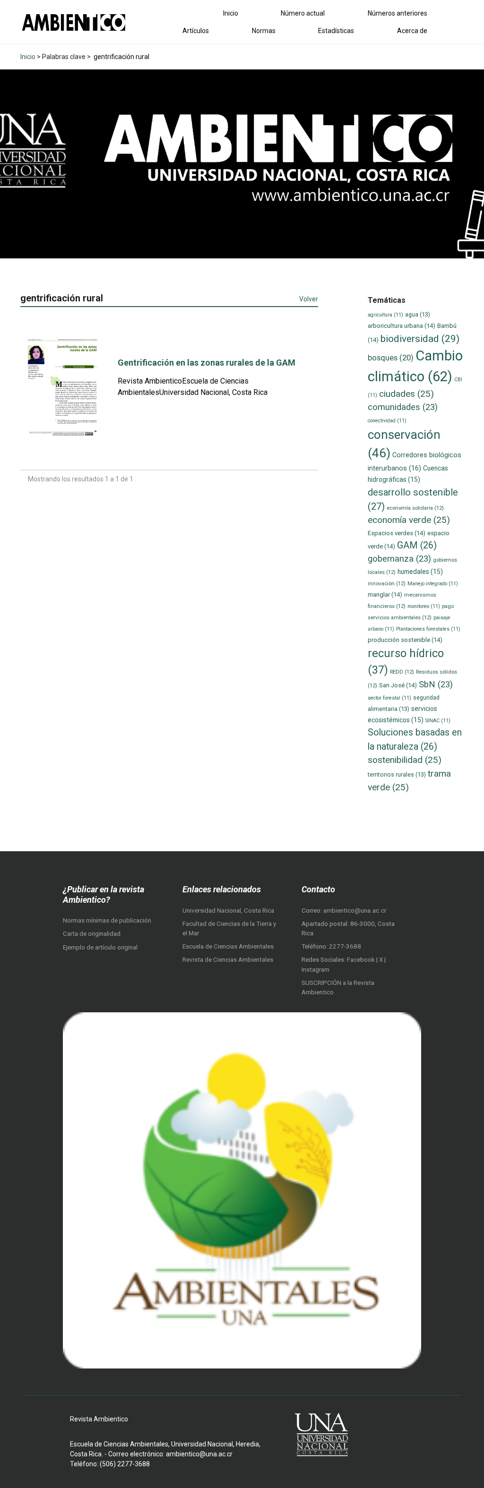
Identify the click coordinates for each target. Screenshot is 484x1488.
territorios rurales (397, 774)
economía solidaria (415, 508)
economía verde (409, 519)
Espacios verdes (396, 533)
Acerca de (412, 30)
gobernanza (399, 559)
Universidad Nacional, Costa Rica (228, 910)
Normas (264, 30)
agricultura (385, 315)
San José (398, 685)
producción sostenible (405, 639)
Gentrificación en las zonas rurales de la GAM (206, 363)
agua (417, 314)
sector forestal (389, 698)
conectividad (387, 421)
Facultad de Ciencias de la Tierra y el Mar (229, 928)
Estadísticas (336, 30)
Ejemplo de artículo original (100, 947)
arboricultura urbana (401, 325)
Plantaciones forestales (428, 629)
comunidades (403, 407)
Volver (308, 299)
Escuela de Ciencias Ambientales (228, 946)
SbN (436, 684)
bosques (391, 357)
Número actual (303, 13)
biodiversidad (419, 338)
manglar (385, 594)
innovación (387, 583)
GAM (417, 545)
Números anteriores (397, 13)
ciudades (406, 393)
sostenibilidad (404, 759)
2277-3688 (345, 946)
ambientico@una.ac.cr (354, 910)
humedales (420, 571)
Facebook (361, 959)
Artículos (195, 30)
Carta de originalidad (92, 933)
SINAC (437, 721)
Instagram (315, 969)
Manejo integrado (432, 584)
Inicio (230, 13)
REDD (402, 671)
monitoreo (423, 606)
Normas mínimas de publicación (107, 920)
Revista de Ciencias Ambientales (227, 959)
